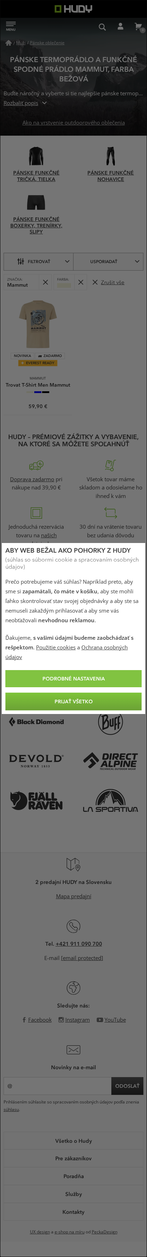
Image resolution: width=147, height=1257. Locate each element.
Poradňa (74, 1176)
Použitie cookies (56, 648)
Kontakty (73, 1211)
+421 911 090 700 (79, 943)
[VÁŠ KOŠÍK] (138, 27)
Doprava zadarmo (32, 479)
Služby (73, 1194)
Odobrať (45, 282)
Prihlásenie (120, 27)
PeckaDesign (104, 1232)
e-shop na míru (70, 1232)
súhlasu (11, 1109)
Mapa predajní (73, 896)
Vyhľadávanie (102, 27)
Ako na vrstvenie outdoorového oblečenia (73, 123)
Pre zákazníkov (73, 1158)
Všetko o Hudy (73, 1140)
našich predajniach (39, 540)
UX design (40, 1232)
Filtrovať (39, 261)
